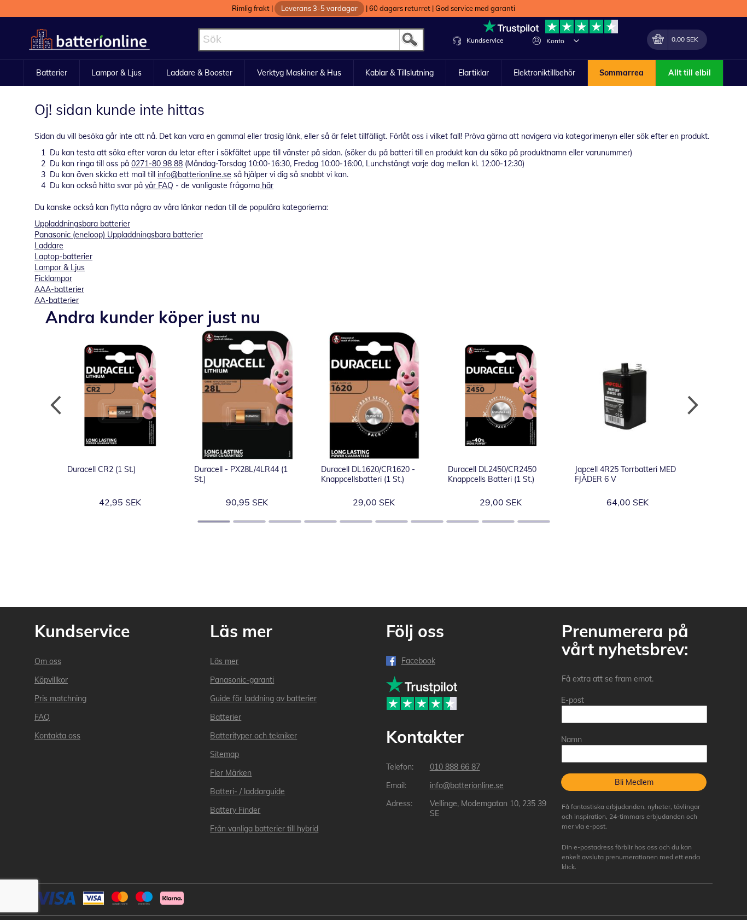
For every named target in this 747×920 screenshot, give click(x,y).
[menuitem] (51, 73)
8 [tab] (462, 521)
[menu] (373, 73)
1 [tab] (213, 521)
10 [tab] (533, 521)
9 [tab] (498, 521)
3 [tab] (285, 521)
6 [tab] (391, 521)
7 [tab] (427, 521)
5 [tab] (356, 521)
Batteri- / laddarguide (247, 791)
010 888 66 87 (455, 767)
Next (691, 405)
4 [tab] (320, 521)
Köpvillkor (51, 680)
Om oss (47, 661)
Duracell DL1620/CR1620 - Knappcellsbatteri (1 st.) (368, 474)
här (266, 185)
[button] (576, 40)
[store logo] (89, 39)
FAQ (42, 717)
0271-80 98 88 (157, 163)
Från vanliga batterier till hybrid (264, 829)
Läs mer (224, 661)
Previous (56, 405)
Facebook (418, 661)
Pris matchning (60, 698)
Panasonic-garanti (242, 680)
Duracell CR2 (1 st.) (101, 469)
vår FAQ (159, 185)
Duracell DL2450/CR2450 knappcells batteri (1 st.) (492, 474)
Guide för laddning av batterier (263, 698)
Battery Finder (235, 810)
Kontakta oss (57, 736)
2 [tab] (249, 521)
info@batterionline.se (194, 174)
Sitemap (224, 754)
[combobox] (311, 39)
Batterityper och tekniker (253, 736)
